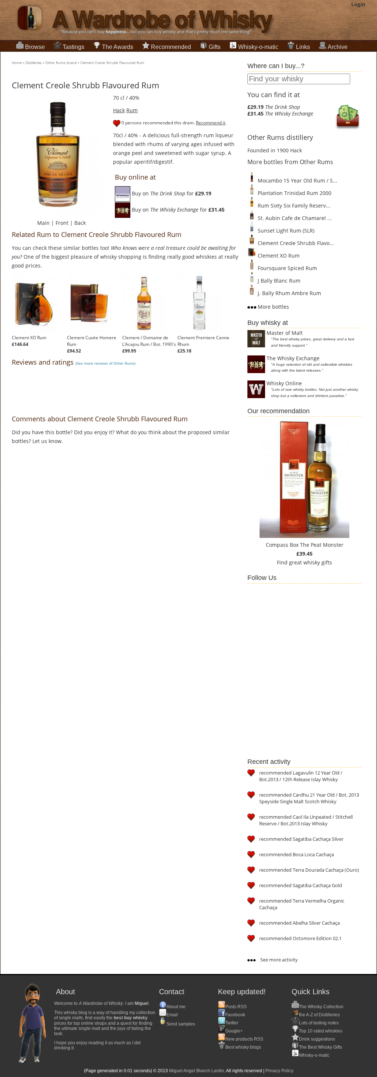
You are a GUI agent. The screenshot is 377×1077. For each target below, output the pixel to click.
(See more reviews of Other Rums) (105, 363)
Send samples (180, 1024)
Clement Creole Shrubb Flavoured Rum (112, 62)
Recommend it (210, 123)
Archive (338, 47)
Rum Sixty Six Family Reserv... (293, 205)
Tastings (73, 47)
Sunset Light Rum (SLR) (285, 230)
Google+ (234, 1031)
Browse (35, 47)
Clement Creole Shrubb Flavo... (295, 243)
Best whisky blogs (243, 1047)
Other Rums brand (61, 62)
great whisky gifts (310, 562)
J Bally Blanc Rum (278, 280)
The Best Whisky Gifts (320, 1047)
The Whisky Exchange (293, 358)
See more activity (278, 959)
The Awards (117, 47)
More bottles (272, 306)
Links (303, 47)
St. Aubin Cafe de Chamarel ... (294, 218)
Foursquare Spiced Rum (286, 268)
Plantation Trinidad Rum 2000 (293, 192)
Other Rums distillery (280, 137)
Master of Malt (285, 332)
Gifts (215, 47)
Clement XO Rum (29, 337)
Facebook (235, 1014)
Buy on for (170, 193)
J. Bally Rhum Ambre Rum (288, 293)
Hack (119, 110)
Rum (132, 110)
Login (358, 4)
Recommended (171, 47)
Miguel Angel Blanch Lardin (196, 1070)
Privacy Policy (279, 1070)
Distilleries (33, 62)
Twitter (231, 1022)
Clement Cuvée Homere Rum (91, 340)
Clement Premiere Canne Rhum (203, 340)
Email (172, 1014)
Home (17, 62)
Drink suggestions (317, 1039)
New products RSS (244, 1039)
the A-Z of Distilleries (319, 1014)
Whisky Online (284, 383)
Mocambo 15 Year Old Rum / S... (296, 180)
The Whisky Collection (321, 1006)
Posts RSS (236, 1006)
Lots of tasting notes (319, 1022)
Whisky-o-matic (258, 47)
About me (176, 1006)
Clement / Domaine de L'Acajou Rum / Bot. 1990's (149, 340)
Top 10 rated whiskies (320, 1031)
